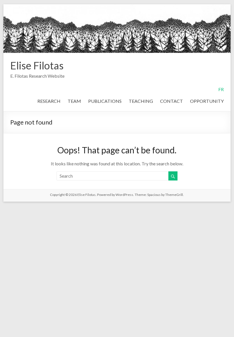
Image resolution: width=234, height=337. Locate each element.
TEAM (74, 101)
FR (221, 89)
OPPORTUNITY (207, 101)
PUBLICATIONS (105, 101)
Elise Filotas (37, 65)
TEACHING (141, 101)
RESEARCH (48, 101)
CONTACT (171, 101)
